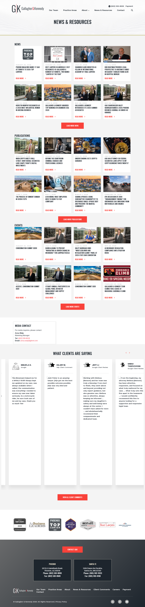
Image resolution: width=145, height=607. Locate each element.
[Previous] (126, 353)
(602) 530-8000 (117, 6)
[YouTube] (127, 602)
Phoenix (52, 564)
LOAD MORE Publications (72, 219)
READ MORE (20, 78)
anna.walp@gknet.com (29, 341)
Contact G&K (72, 549)
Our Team (53, 10)
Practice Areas (70, 10)
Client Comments (102, 589)
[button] (88, 9)
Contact (121, 10)
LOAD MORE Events (72, 306)
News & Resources (103, 10)
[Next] (129, 353)
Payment (129, 6)
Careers (116, 589)
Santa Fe (92, 564)
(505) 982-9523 (95, 573)
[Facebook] (120, 602)
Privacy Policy (61, 602)
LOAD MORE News (72, 125)
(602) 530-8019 (24, 338)
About (84, 10)
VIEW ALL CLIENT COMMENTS (72, 497)
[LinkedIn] (113, 602)
